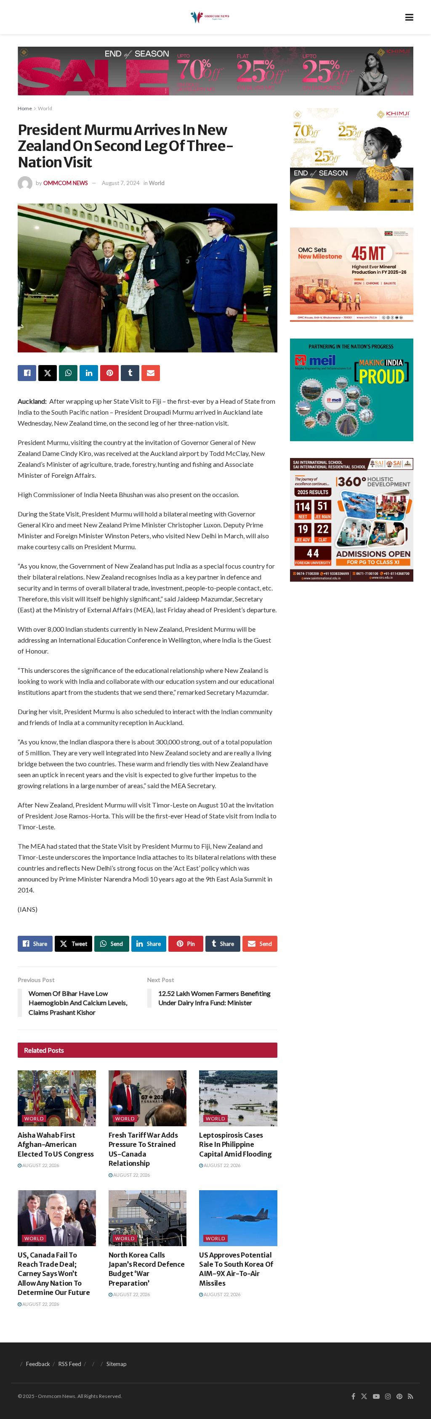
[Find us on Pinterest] (399, 1396)
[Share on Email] (150, 373)
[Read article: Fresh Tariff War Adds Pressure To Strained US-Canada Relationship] (148, 1098)
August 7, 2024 (121, 183)
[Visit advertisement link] (215, 77)
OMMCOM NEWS (65, 183)
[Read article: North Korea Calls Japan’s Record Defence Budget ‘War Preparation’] (148, 1218)
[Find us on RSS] (410, 1396)
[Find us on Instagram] (388, 1396)
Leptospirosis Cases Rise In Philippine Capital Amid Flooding (235, 1144)
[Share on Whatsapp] (68, 373)
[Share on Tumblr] (130, 373)
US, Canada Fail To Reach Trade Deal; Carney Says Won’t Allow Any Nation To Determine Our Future (54, 1274)
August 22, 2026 (40, 1165)
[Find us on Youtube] (376, 1396)
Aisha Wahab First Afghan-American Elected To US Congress (56, 1144)
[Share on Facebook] (27, 373)
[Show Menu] (409, 17)
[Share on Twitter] (47, 373)
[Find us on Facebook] (353, 1396)
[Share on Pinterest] (109, 373)
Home (25, 108)
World (45, 108)
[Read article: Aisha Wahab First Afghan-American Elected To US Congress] (57, 1098)
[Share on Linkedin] (89, 373)
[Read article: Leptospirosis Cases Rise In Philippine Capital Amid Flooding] (238, 1098)
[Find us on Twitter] (364, 1396)
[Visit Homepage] (209, 17)
